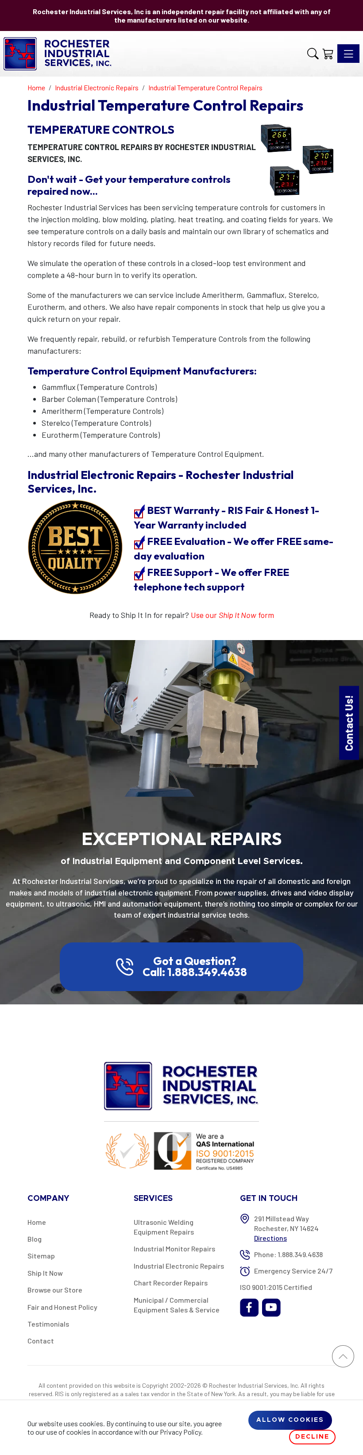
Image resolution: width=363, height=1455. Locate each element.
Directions (270, 1238)
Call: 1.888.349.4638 (195, 972)
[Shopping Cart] (328, 54)
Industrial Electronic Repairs (179, 1266)
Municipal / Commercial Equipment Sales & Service (177, 1305)
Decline (312, 1437)
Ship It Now (45, 1273)
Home (36, 1222)
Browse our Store (54, 1289)
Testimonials (48, 1324)
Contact (40, 1340)
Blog (34, 1239)
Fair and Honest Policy (62, 1307)
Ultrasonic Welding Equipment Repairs (164, 1227)
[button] (313, 54)
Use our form (232, 615)
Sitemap (41, 1255)
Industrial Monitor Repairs (174, 1248)
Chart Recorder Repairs (171, 1282)
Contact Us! (348, 723)
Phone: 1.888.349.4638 (288, 1254)
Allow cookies (290, 1420)
